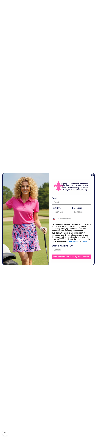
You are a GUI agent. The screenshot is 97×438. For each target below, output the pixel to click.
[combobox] (55, 219)
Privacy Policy (73, 241)
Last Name (77, 208)
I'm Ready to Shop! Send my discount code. (71, 257)
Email (54, 198)
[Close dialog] (92, 175)
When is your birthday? (62, 246)
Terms (84, 241)
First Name (57, 208)
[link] (71, 187)
